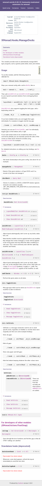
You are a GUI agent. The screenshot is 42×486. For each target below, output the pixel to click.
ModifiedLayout (8, 229)
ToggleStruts (15, 308)
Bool (19, 178)
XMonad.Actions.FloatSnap (11, 55)
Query (15, 178)
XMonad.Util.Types (15, 415)
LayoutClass (18, 226)
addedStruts (37, 388)
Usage (5, 50)
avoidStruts (12, 94)
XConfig (12, 155)
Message (9, 316)
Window (16, 273)
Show (8, 219)
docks (28, 85)
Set (16, 202)
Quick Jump (6, 8)
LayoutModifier (12, 211)
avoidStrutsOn (24, 94)
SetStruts (14, 400)
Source (23, 8)
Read (8, 215)
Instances (15, 8)
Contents (30, 8)
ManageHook (18, 166)
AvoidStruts (5, 108)
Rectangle (32, 431)
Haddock (20, 483)
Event (19, 451)
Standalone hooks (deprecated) (12, 57)
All (27, 451)
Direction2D (19, 129)
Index (37, 8)
